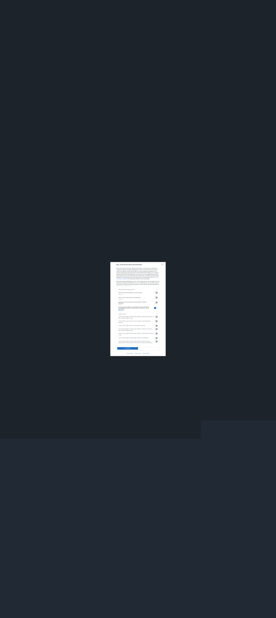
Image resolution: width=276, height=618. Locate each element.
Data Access (138, 353)
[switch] (156, 293)
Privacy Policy (146, 353)
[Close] (163, 264)
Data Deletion (130, 353)
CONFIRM (127, 348)
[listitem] (138, 289)
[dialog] (138, 309)
